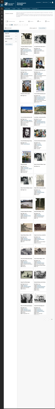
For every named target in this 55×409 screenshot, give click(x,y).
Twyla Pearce (26, 73)
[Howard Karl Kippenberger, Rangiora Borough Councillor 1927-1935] (27, 133)
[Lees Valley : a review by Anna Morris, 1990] (40, 110)
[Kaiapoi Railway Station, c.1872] (27, 228)
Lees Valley (45, 122)
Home (2, 2)
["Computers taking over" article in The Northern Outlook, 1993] (27, 39)
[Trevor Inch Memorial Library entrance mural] (40, 86)
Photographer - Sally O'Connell (29, 120)
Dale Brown (25, 214)
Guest (47, 2)
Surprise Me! (34, 8)
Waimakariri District (26, 8)
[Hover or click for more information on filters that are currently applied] (36, 28)
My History (1, 13)
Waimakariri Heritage (40, 192)
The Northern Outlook (27, 49)
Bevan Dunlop (39, 49)
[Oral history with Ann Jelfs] (27, 86)
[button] (31, 21)
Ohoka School (39, 145)
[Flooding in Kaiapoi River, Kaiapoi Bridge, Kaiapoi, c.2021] (27, 204)
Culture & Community (29, 50)
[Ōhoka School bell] (27, 157)
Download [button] (21, 21)
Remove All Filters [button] (42, 28)
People (13, 8)
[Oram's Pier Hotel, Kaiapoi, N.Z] (40, 298)
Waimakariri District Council (41, 121)
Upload (2, 20)
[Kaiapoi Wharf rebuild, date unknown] (40, 180)
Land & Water (7, 8)
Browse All (1, 6)
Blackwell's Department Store (42, 286)
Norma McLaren (40, 73)
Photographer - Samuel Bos (42, 96)
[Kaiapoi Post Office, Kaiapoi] (27, 275)
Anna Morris (39, 120)
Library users (26, 74)
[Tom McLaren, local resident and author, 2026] (40, 63)
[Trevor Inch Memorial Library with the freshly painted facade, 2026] (27, 110)
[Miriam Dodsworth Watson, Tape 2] (27, 180)
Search (2, 9)
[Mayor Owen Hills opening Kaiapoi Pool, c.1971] (27, 298)
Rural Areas (41, 122)
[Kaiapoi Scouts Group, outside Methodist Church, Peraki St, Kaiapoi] (40, 228)
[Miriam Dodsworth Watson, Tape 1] (40, 157)
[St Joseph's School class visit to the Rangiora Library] (40, 39)
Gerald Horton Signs (40, 99)
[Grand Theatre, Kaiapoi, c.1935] (40, 251)
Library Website (38, 2)
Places (18, 8)
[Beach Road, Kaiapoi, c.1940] (40, 204)
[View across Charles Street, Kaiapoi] (27, 251)
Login (50, 2)
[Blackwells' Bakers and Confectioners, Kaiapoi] (40, 275)
